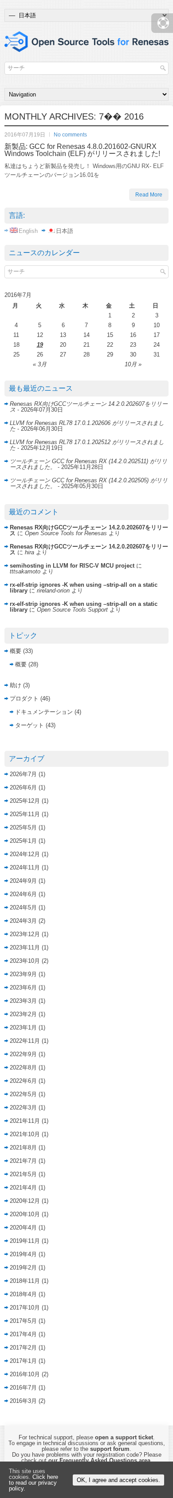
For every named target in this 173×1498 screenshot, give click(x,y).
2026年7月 (23, 774)
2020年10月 (25, 1214)
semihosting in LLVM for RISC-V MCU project (72, 565)
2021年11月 (25, 1120)
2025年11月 (25, 814)
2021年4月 (23, 1187)
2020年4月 (23, 1227)
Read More (148, 195)
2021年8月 (23, 1147)
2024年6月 (23, 894)
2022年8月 (23, 1067)
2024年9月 (23, 880)
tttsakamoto (25, 571)
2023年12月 (25, 934)
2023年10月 (25, 960)
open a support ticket (124, 1437)
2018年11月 (25, 1281)
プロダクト (24, 698)
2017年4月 (23, 1334)
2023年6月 (23, 987)
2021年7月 (23, 1161)
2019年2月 (23, 1267)
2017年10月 (25, 1307)
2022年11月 (25, 1040)
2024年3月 (23, 920)
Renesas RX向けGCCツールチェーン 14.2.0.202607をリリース (89, 407)
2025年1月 (23, 840)
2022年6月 (23, 1080)
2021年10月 (25, 1134)
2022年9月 (23, 1054)
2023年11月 (25, 947)
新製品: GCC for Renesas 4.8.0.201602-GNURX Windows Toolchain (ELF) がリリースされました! (82, 150)
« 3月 (40, 364)
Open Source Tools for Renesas (66, 533)
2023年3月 (23, 1000)
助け (15, 685)
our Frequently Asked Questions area (99, 1460)
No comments (70, 135)
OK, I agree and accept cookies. (118, 1480)
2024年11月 (25, 867)
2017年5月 (23, 1321)
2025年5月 (23, 827)
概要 (15, 651)
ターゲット (29, 725)
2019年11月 (25, 1241)
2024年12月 (25, 854)
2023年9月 (23, 974)
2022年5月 (23, 1094)
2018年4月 (23, 1294)
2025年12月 (25, 800)
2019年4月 (23, 1254)
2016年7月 (23, 1387)
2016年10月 (25, 1374)
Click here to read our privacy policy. (33, 1483)
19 (40, 344)
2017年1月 (23, 1361)
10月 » (133, 364)
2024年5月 (23, 907)
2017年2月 (23, 1347)
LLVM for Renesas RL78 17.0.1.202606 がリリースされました (87, 426)
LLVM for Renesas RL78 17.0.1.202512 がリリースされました (87, 445)
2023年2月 (23, 1014)
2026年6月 (23, 787)
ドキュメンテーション (44, 712)
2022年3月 (23, 1107)
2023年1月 (23, 1027)
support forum (110, 1449)
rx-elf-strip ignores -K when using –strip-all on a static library (83, 587)
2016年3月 (23, 1401)
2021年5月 (23, 1174)
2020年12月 (25, 1201)
